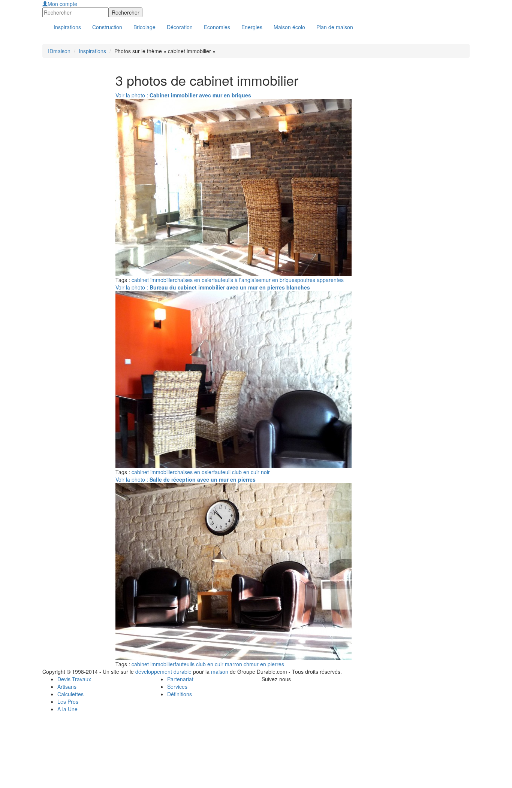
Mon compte (62, 3)
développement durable (163, 671)
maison (219, 671)
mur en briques (279, 280)
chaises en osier (194, 280)
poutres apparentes (320, 280)
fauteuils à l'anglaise (237, 280)
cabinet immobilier (153, 280)
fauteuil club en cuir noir (241, 472)
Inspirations (92, 51)
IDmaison (59, 51)
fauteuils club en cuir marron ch (212, 664)
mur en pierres (266, 664)
